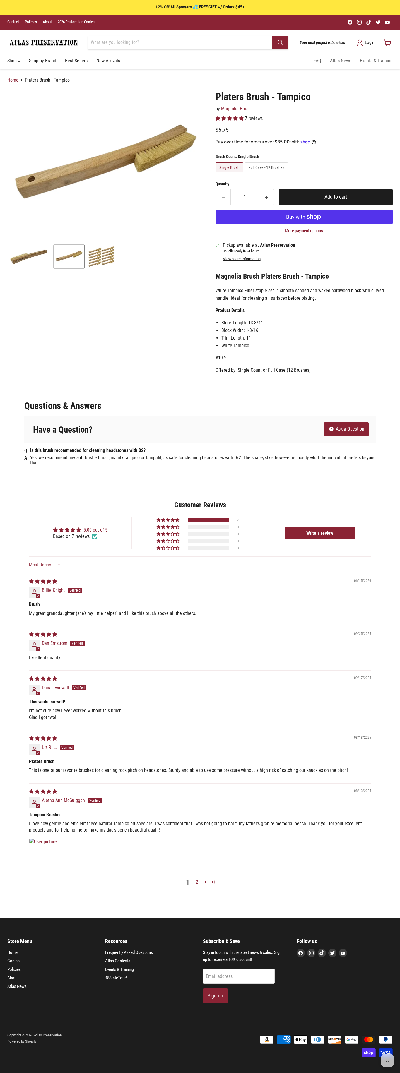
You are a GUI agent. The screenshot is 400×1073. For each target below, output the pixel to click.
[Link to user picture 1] (43, 852)
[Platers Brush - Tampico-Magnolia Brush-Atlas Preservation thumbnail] (29, 256)
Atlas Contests (117, 961)
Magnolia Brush (236, 109)
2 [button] (197, 882)
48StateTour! (116, 978)
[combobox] (180, 42)
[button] (230, 118)
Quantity (222, 183)
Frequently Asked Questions (129, 952)
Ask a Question (349, 429)
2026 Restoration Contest (77, 22)
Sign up (215, 996)
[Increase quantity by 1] (266, 197)
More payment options (304, 230)
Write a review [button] (319, 533)
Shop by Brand (42, 61)
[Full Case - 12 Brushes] (267, 173)
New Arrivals (108, 61)
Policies (31, 22)
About (47, 22)
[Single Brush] (230, 173)
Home (12, 80)
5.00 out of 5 (95, 530)
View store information (242, 259)
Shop (12, 61)
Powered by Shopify (21, 1041)
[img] (43, 581)
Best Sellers (76, 61)
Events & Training (376, 61)
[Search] (280, 42)
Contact (13, 22)
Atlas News (340, 61)
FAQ (317, 61)
